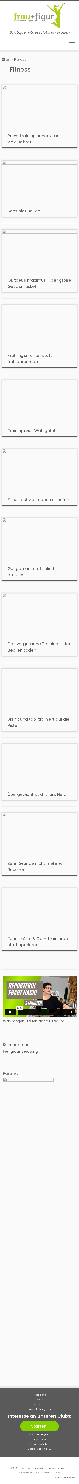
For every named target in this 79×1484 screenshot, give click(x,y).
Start (6, 59)
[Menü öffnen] (72, 43)
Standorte (40, 1394)
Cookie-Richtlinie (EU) (40, 1448)
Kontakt (40, 1399)
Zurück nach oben (64, 1477)
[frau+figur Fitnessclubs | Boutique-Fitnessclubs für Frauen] (39, 15)
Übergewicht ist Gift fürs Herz (36, 794)
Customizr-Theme (50, 1472)
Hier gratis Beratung (20, 1051)
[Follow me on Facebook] (4, 44)
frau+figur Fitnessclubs (33, 1468)
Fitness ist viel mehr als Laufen (38, 499)
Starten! (39, 1426)
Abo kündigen (40, 1434)
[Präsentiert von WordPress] (67, 1467)
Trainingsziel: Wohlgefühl (32, 430)
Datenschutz (40, 1444)
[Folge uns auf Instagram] (8, 44)
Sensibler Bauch (23, 211)
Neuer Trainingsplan (40, 1409)
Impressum (40, 1439)
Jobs (40, 1404)
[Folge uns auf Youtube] (12, 44)
